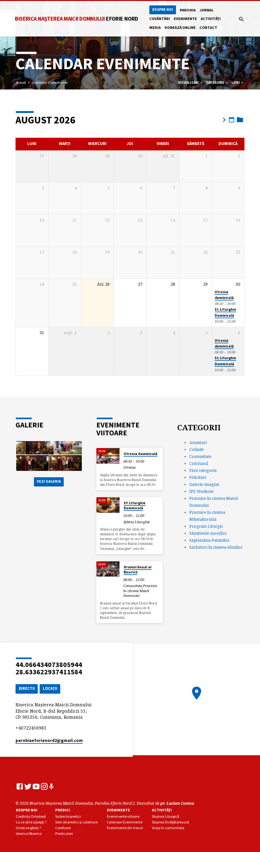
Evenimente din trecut (125, 827)
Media (155, 27)
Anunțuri (198, 442)
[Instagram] (44, 786)
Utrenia (129, 467)
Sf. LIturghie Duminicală (135, 505)
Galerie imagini (204, 484)
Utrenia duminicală (140, 454)
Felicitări (197, 477)
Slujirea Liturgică (165, 816)
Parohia (188, 10)
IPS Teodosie (201, 491)
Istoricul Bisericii (29, 833)
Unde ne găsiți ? (28, 827)
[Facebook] (20, 786)
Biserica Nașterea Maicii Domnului (76, 18)
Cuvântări (159, 18)
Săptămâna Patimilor (209, 540)
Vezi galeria (49, 481)
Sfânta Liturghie (136, 521)
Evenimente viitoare (123, 816)
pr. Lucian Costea (177, 803)
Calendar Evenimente (50, 82)
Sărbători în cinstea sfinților (216, 547)
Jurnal (206, 10)
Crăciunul (198, 463)
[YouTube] (36, 786)
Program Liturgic (206, 526)
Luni (235, 82)
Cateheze (63, 827)
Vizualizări (188, 82)
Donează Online (180, 27)
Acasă (21, 82)
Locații (50, 688)
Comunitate (132, 585)
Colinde (196, 449)
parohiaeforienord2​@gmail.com (49, 740)
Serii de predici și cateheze (76, 822)
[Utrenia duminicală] (108, 456)
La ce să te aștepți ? (31, 822)
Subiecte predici (68, 816)
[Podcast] (51, 786)
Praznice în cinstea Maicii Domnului (140, 590)
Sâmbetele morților (208, 533)
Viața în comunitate (168, 827)
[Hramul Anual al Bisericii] (108, 569)
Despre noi (162, 9)
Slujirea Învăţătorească (170, 822)
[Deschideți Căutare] (241, 19)
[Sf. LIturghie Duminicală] (108, 505)
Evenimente (185, 18)
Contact (208, 27)
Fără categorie (203, 470)
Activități (211, 18)
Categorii (215, 82)
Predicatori (64, 833)
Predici (62, 810)
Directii (27, 688)
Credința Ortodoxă (31, 816)
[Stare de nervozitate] (28, 786)
